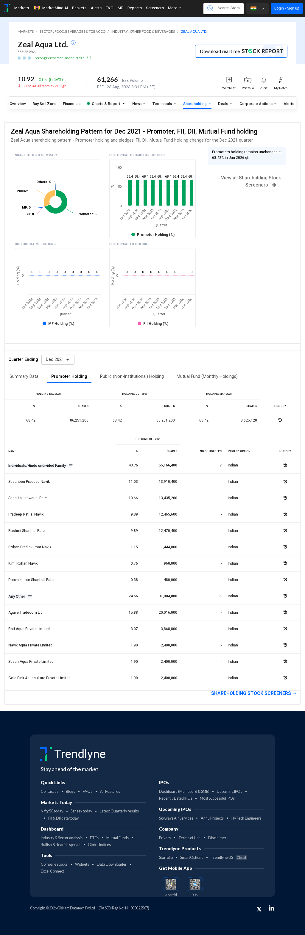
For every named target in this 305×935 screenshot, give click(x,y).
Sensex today (81, 811)
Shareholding (195, 103)
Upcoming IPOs (229, 791)
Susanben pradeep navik (29, 482)
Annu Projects (212, 818)
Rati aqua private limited (29, 629)
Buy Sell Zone (44, 103)
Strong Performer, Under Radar (60, 58)
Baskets (79, 7)
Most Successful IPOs (217, 798)
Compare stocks (54, 864)
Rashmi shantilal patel (27, 531)
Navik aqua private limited (30, 645)
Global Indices (99, 844)
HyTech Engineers (246, 818)
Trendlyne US (228, 857)
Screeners (155, 7)
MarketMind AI (55, 7)
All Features (110, 791)
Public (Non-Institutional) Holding (132, 376)
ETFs (94, 838)
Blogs (70, 791)
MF (120, 7)
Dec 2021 (55, 359)
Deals (223, 103)
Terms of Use (189, 838)
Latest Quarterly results (119, 811)
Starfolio (166, 857)
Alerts (96, 7)
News (137, 103)
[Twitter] (259, 909)
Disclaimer (217, 838)
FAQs (87, 791)
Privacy (165, 838)
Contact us (49, 791)
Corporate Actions (256, 103)
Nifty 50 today (52, 811)
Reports (134, 7)
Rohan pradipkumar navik (29, 547)
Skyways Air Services (176, 818)
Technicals (162, 103)
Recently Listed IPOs (175, 798)
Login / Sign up (286, 8)
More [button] (173, 7)
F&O (109, 7)
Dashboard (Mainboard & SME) (184, 791)
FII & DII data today (63, 818)
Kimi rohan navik (23, 563)
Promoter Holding (69, 376)
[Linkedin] (271, 907)
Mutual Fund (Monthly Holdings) (207, 376)
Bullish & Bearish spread (60, 844)
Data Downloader (112, 864)
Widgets (82, 864)
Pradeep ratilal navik (25, 514)
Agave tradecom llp (25, 612)
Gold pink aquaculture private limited (39, 678)
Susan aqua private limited (31, 662)
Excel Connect (52, 871)
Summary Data (24, 376)
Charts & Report (106, 103)
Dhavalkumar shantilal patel (31, 580)
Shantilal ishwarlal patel (28, 498)
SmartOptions (191, 857)
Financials (71, 103)
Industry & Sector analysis (62, 838)
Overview (18, 103)
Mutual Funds (117, 838)
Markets (21, 7)
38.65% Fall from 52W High (44, 86)
